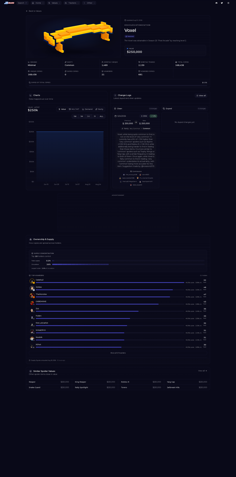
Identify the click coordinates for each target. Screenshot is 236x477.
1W (75, 116)
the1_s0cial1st (42, 323)
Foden (38, 316)
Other (89, 3)
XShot (38, 344)
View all (202, 95)
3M (88, 116)
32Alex (39, 287)
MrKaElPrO (41, 330)
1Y (95, 116)
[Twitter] (222, 3)
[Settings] (228, 3)
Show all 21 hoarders (118, 353)
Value (63, 109)
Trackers (72, 3)
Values (55, 3)
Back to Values (35, 11)
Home (38, 3)
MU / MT (75, 109)
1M (82, 116)
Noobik (39, 337)
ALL (101, 116)
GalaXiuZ (40, 280)
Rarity (100, 109)
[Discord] (216, 3)
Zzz (37, 308)
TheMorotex (41, 294)
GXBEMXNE (41, 301)
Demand (88, 109)
